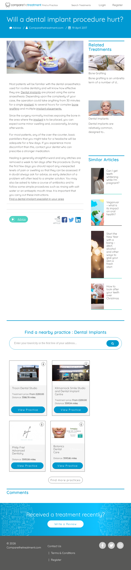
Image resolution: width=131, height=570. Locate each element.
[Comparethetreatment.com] (23, 5)
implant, (29, 104)
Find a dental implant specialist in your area (36, 199)
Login (102, 5)
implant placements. (49, 108)
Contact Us (54, 546)
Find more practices (65, 480)
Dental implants (31, 92)
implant (38, 119)
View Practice (28, 409)
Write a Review (65, 524)
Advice (16, 27)
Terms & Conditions (63, 553)
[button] (64, 219)
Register (117, 5)
